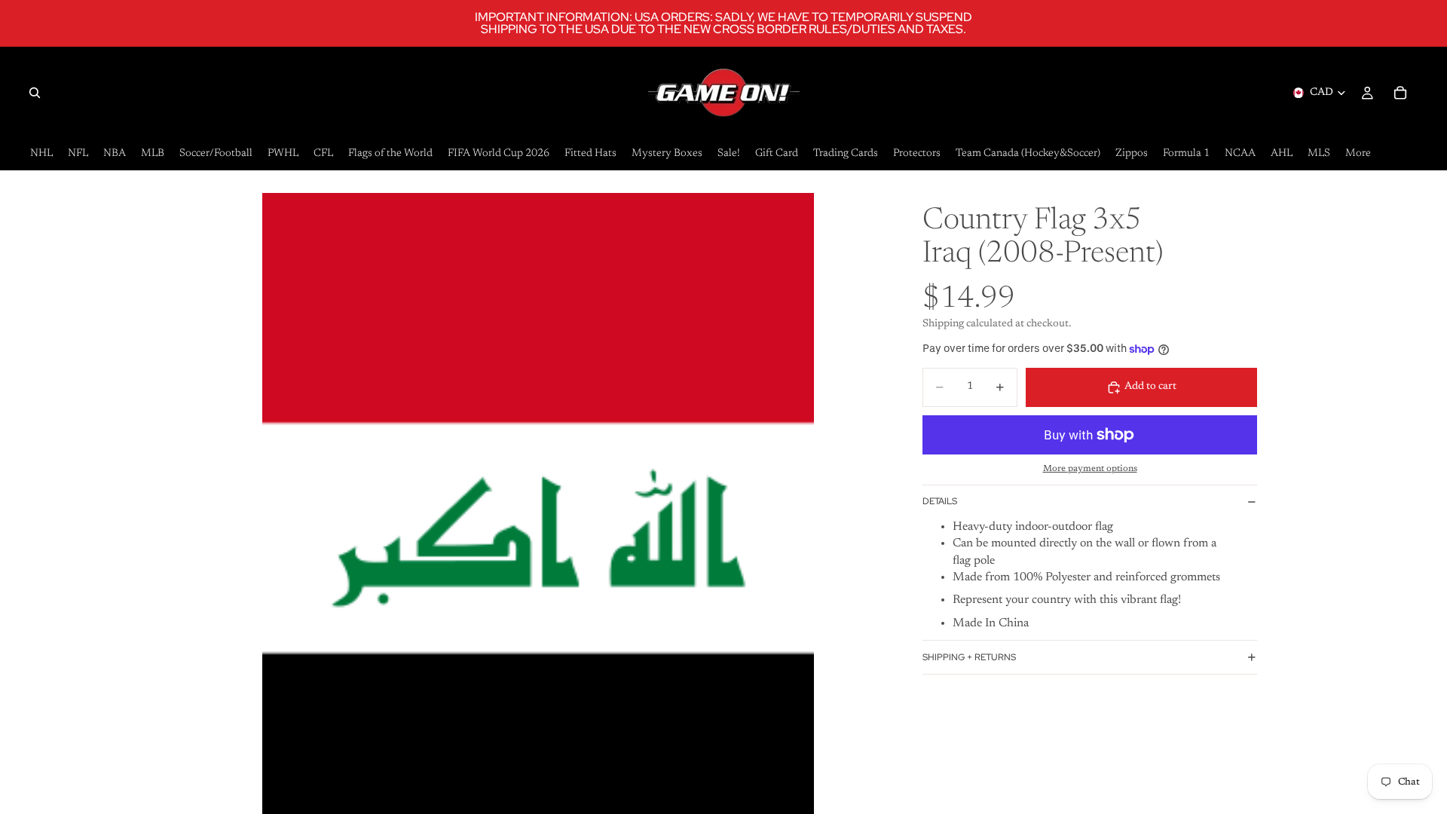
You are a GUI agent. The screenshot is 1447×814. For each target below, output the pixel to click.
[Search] (34, 92)
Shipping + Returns (969, 657)
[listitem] (1358, 154)
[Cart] (1400, 92)
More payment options (1090, 468)
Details (939, 501)
